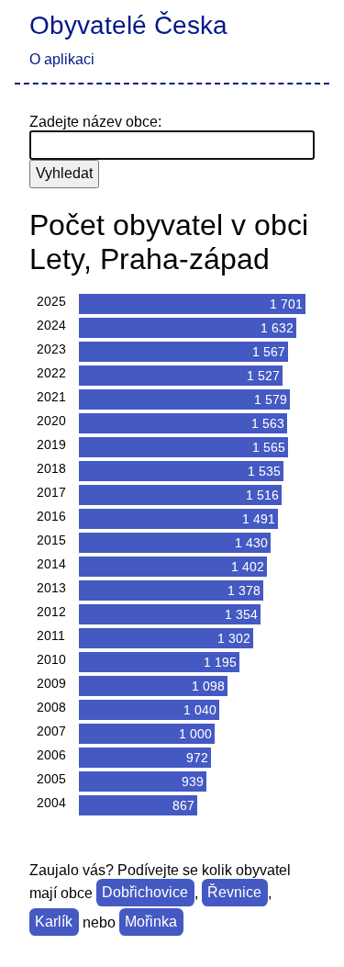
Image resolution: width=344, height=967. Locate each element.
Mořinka (151, 922)
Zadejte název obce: (95, 121)
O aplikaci (61, 59)
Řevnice (234, 893)
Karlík (53, 922)
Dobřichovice (145, 893)
